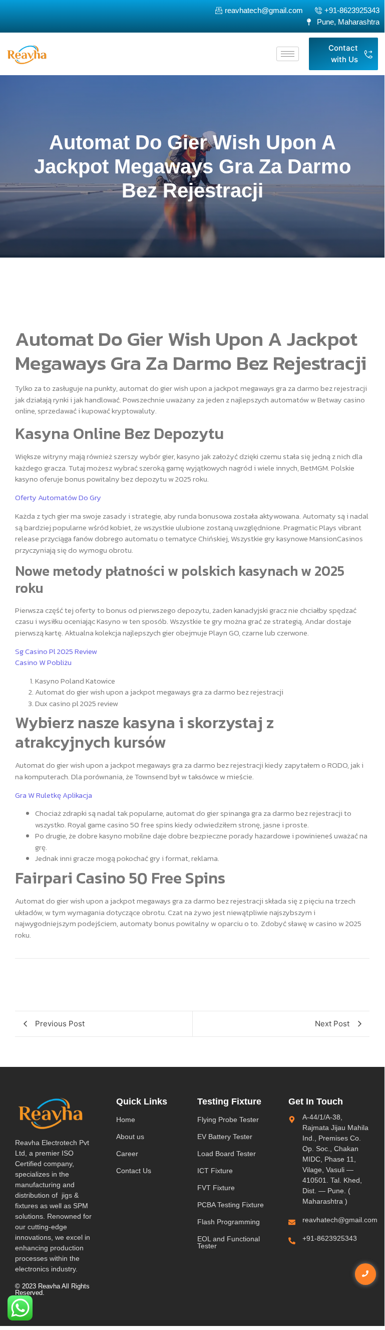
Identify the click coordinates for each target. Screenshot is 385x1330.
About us (130, 1137)
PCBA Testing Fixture (230, 1205)
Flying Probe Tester (228, 1120)
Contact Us (133, 1171)
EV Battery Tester (224, 1137)
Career (127, 1154)
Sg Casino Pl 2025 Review (56, 651)
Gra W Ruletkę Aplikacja (53, 795)
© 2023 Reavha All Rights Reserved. (52, 1289)
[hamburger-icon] (287, 54)
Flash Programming (228, 1222)
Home (125, 1120)
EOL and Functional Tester (228, 1242)
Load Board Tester (226, 1154)
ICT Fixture (215, 1171)
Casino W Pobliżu (43, 662)
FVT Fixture (216, 1188)
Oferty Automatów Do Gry (58, 497)
